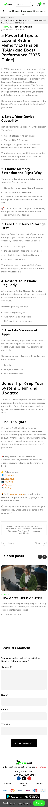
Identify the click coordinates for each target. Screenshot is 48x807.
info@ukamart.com (24, 771)
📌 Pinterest (7, 485)
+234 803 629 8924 (24, 774)
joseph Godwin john (23, 27)
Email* (4, 709)
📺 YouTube (7, 481)
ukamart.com (16, 494)
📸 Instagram (7, 478)
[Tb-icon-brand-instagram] (29, 778)
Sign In (39, 803)
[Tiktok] (24, 778)
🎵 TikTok (6, 488)
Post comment (24, 743)
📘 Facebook (7, 475)
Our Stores (41, 767)
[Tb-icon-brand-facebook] (19, 778)
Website (5, 724)
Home (3, 17)
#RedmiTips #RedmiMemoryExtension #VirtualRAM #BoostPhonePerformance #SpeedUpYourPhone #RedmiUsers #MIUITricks (24, 529)
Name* (4, 695)
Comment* (6, 667)
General (11, 17)
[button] (40, 557)
